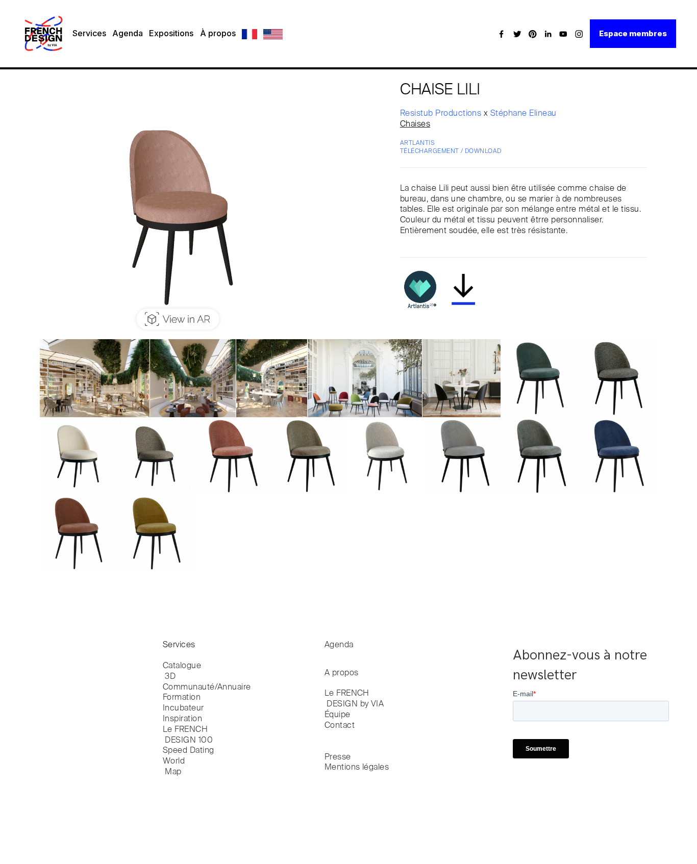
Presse (338, 757)
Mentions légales (357, 768)
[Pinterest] (532, 33)
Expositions (171, 33)
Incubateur (183, 708)
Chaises (415, 124)
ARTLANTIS (417, 143)
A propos (342, 673)
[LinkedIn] (548, 33)
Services (89, 33)
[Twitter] (517, 33)
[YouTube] (563, 33)
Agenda (127, 33)
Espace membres (633, 33)
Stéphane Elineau (523, 114)
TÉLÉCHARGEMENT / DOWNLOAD (451, 151)
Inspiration (182, 719)
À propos (218, 33)
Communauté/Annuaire (207, 687)
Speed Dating (188, 751)
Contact (340, 726)
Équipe (338, 715)
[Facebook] (501, 33)
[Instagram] (579, 33)
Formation (182, 698)
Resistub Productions (442, 114)
